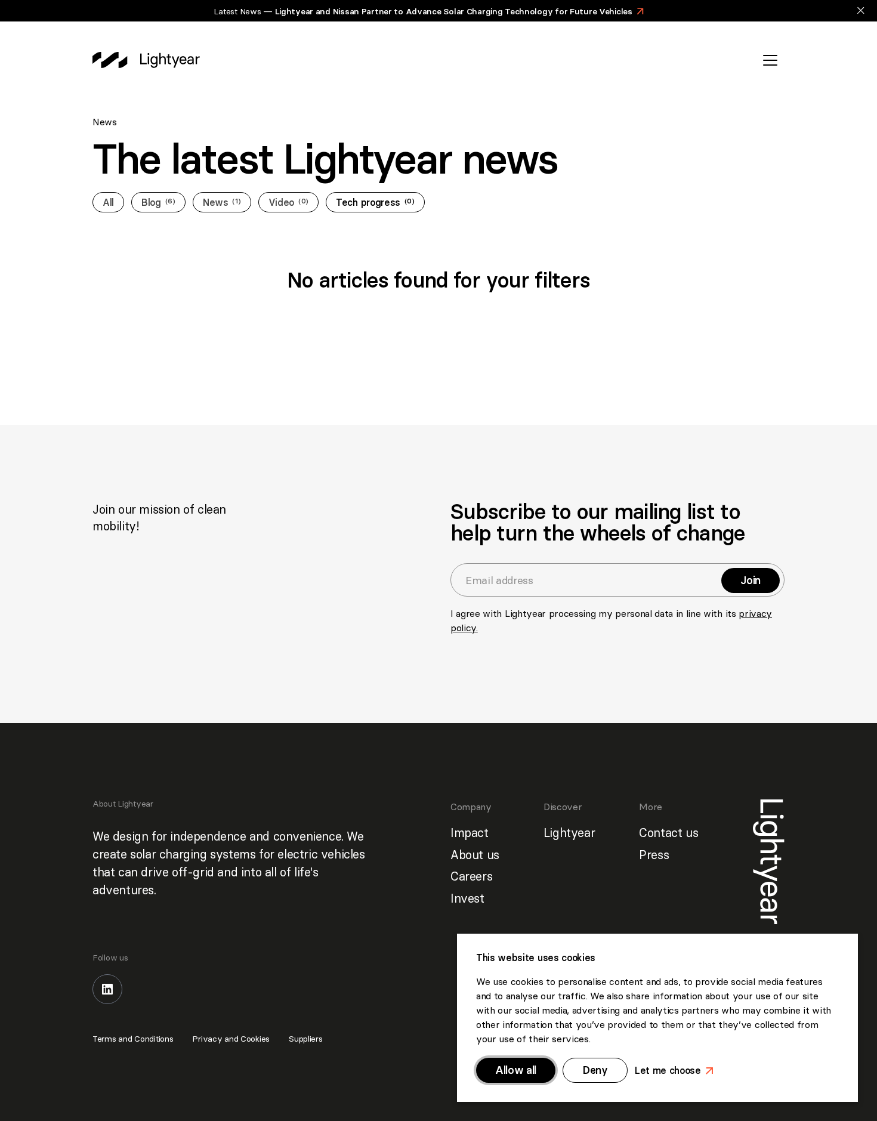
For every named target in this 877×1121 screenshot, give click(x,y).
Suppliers (305, 1038)
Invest (467, 898)
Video (288, 202)
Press (654, 854)
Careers (471, 876)
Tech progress (375, 202)
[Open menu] (770, 60)
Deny (595, 1070)
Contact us (668, 832)
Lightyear (569, 832)
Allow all (515, 1070)
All (108, 202)
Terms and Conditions (132, 1038)
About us (474, 854)
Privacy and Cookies (231, 1038)
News (222, 202)
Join (755, 580)
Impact (469, 832)
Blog (158, 202)
